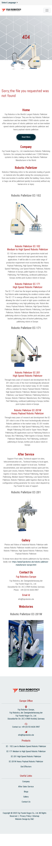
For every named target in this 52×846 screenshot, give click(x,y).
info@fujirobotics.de (26, 599)
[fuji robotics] (46, 10)
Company (26, 781)
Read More (26, 137)
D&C (32, 819)
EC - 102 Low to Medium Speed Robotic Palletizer (26, 746)
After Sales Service (26, 786)
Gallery (26, 797)
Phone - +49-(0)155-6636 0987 (26, 590)
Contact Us (26, 802)
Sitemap (36, 816)
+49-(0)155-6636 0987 (31, 727)
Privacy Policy (25, 816)
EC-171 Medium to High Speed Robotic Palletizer (26, 751)
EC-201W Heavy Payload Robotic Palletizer (26, 761)
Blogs (26, 791)
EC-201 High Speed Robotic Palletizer (26, 756)
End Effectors (26, 766)
